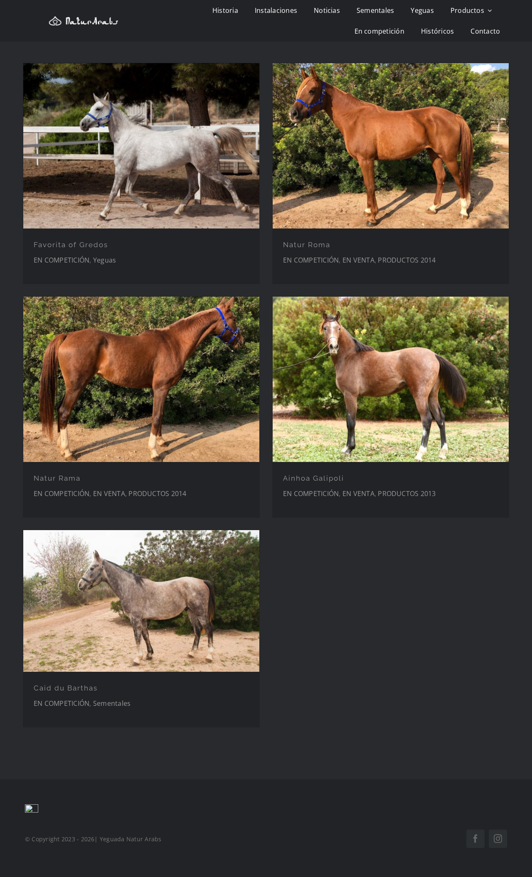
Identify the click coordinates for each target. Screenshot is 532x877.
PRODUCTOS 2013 (407, 493)
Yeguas (104, 260)
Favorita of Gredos (71, 245)
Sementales (112, 703)
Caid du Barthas (66, 688)
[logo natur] (83, 19)
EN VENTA (358, 260)
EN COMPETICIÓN (61, 260)
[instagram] (498, 839)
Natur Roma (306, 245)
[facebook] (475, 839)
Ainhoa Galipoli (313, 478)
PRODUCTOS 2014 (407, 260)
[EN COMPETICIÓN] (141, 145)
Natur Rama (57, 478)
